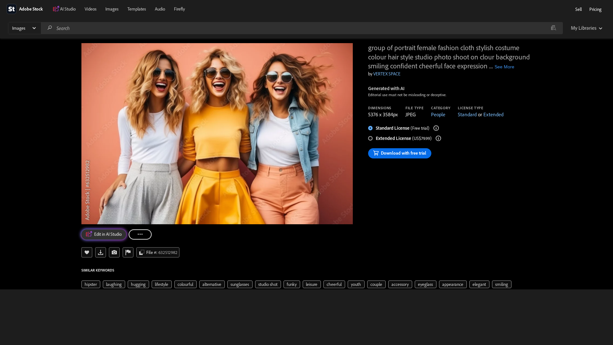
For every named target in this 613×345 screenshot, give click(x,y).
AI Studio (68, 9)
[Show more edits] (140, 234)
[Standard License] (436, 128)
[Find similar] (553, 28)
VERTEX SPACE (386, 74)
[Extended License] (438, 138)
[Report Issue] (128, 252)
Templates (136, 9)
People (438, 114)
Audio (160, 9)
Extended (493, 114)
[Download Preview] (100, 252)
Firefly (179, 9)
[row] (90, 284)
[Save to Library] (86, 252)
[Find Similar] (114, 252)
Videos (90, 9)
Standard (467, 114)
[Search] (49, 28)
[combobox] (301, 28)
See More (504, 66)
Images (111, 9)
